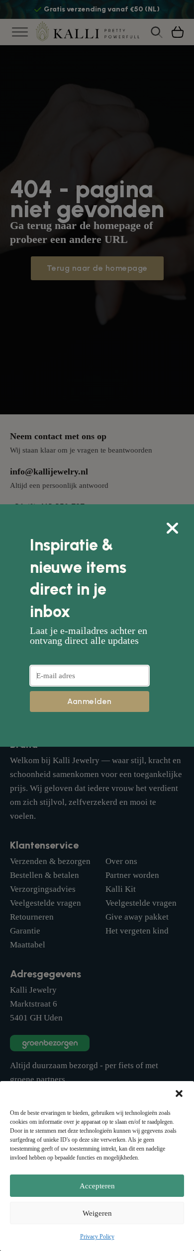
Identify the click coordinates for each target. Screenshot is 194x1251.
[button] (179, 1093)
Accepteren (97, 1186)
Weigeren (97, 1213)
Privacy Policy (97, 1236)
